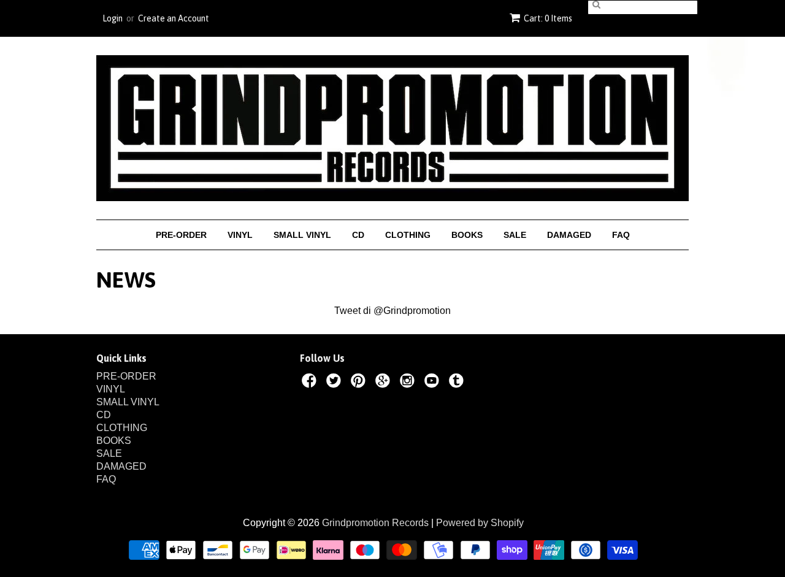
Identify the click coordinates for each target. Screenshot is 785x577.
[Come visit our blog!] (458, 382)
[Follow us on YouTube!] (433, 382)
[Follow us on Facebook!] (311, 382)
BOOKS (467, 235)
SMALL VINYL (302, 235)
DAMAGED (569, 235)
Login (112, 18)
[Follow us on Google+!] (384, 382)
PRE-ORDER (181, 235)
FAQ (621, 235)
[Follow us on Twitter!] (335, 382)
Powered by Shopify (480, 523)
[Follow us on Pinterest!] (360, 382)
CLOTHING (408, 235)
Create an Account (173, 18)
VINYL (240, 235)
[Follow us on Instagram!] (409, 382)
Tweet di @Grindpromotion (392, 310)
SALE (515, 235)
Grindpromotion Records (375, 523)
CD (358, 235)
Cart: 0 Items (548, 18)
